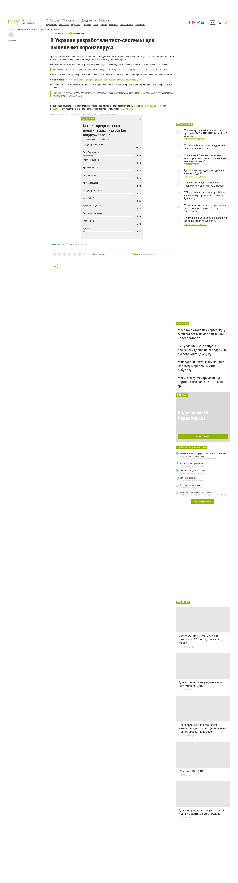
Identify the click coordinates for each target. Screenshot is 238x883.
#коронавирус (56, 244)
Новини (70, 20)
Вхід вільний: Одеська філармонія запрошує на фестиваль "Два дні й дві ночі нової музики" (205, 158)
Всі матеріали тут (203, 436)
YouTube (154, 105)
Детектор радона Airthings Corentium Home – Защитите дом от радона (202, 811)
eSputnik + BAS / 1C (191, 771)
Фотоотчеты (64, 25)
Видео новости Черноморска (193, 415)
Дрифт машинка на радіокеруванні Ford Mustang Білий (201, 684)
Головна (54, 20)
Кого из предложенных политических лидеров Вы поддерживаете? (104, 130)
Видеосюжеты (51, 25)
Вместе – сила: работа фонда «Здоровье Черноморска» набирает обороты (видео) (103, 79)
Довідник (86, 20)
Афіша (95, 25)
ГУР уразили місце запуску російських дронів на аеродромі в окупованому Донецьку (205, 195)
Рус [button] (212, 22)
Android (129, 108)
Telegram (145, 105)
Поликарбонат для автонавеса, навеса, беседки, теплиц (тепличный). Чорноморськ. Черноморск (203, 728)
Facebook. (56, 108)
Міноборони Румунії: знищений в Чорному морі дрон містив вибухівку (204, 184)
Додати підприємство (202, 501)
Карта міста (113, 25)
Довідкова (87, 25)
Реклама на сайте (126, 25)
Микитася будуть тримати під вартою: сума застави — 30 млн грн (205, 147)
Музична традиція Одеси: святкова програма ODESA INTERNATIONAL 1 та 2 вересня (205, 133)
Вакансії (104, 25)
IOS (122, 108)
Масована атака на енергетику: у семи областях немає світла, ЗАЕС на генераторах (205, 208)
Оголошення (140, 25)
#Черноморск (81, 244)
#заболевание (68, 244)
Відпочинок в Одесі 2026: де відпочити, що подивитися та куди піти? (205, 219)
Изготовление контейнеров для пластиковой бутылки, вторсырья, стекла (200, 639)
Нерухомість (75, 25)
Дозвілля (104, 20)
